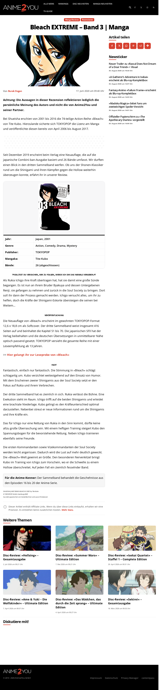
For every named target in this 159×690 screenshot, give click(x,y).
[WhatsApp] (126, 46)
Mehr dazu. (68, 509)
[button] (130, 7)
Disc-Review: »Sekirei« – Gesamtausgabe (125, 601)
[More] (148, 46)
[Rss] (153, 7)
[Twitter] (141, 7)
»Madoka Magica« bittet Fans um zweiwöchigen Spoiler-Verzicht (127, 105)
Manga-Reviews (72, 19)
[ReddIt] (140, 46)
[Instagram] (147, 7)
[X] (119, 46)
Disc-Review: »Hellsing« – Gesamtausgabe (21, 557)
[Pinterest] (133, 46)
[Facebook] (135, 7)
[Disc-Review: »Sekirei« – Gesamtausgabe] (132, 582)
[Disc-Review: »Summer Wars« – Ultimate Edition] (79, 538)
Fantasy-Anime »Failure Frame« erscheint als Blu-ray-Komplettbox (132, 91)
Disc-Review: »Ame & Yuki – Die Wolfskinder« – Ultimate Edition (25, 601)
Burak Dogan (15, 91)
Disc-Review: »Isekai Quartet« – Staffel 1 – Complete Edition (130, 557)
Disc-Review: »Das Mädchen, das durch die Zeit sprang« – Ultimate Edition (79, 603)
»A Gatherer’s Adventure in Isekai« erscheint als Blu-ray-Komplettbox (128, 78)
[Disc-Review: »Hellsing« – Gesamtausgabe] (27, 538)
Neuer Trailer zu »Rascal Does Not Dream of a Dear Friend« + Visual (132, 65)
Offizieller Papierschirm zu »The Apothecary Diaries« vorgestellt (127, 118)
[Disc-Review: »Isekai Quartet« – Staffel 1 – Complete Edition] (132, 538)
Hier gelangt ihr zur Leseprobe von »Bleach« (38, 355)
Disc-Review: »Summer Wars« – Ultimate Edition (77, 557)
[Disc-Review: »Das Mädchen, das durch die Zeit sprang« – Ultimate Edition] (79, 582)
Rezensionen (87, 19)
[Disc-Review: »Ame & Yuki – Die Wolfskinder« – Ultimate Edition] (27, 582)
